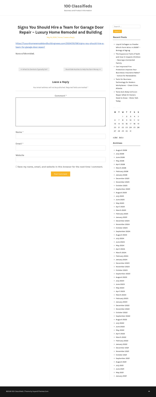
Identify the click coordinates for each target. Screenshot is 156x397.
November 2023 (123, 267)
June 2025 (120, 199)
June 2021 (120, 369)
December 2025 (122, 178)
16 (126, 124)
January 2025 (121, 217)
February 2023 (122, 298)
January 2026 (121, 175)
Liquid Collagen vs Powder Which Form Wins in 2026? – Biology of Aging (128, 47)
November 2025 (122, 182)
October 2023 (121, 270)
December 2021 (122, 348)
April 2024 (120, 249)
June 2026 (120, 157)
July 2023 (120, 281)
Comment (61, 95)
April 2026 (120, 164)
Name (19, 132)
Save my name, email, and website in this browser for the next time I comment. (60, 166)
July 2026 (120, 154)
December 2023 (122, 263)
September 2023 (123, 274)
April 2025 (120, 207)
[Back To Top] (149, 391)
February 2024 (122, 256)
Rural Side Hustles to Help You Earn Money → (83, 69)
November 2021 (122, 351)
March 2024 (121, 252)
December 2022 (122, 305)
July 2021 (120, 365)
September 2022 (123, 316)
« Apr (115, 137)
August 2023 (121, 277)
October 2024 (121, 228)
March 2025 (121, 210)
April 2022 (120, 334)
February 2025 (122, 214)
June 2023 (120, 284)
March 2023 (121, 295)
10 (130, 120)
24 (130, 127)
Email (19, 143)
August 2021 (121, 362)
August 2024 (121, 235)
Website (20, 155)
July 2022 (120, 323)
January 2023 (121, 302)
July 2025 (120, 196)
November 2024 (123, 224)
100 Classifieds (78, 6)
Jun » (121, 137)
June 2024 (120, 242)
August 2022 (121, 319)
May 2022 (120, 330)
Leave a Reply (69, 37)
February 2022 (122, 341)
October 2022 (121, 312)
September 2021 (123, 358)
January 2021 (121, 376)
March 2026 (121, 168)
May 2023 (120, 288)
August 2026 (121, 150)
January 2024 (121, 259)
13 (115, 124)
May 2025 (120, 203)
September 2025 (123, 189)
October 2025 (121, 185)
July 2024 (120, 238)
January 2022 (121, 344)
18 (134, 124)
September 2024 (123, 231)
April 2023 (120, 291)
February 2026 (122, 171)
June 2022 (120, 326)
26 (138, 127)
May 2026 (120, 161)
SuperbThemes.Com (40, 391)
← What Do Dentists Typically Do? (34, 69)
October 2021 (121, 355)
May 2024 (120, 245)
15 (123, 124)
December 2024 (122, 221)
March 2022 (121, 337)
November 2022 (123, 309)
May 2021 (120, 372)
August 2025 (121, 192)
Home (60, 37)
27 (115, 131)
